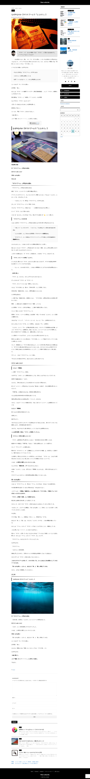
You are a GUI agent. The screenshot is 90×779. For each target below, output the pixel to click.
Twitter (32, 771)
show (37, 123)
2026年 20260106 (72, 40)
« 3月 (61, 136)
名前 (13, 697)
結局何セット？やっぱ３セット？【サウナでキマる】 (31, 729)
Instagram (41, 771)
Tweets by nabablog (65, 103)
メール (14, 703)
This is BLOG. (45, 2)
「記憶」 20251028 (72, 49)
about (70, 85)
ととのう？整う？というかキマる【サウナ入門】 (30, 752)
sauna (14, 669)
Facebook (36, 771)
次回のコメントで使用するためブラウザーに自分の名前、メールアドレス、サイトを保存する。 (33, 713)
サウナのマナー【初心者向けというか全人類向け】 (26, 763)
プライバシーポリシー (49, 771)
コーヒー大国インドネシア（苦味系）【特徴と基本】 (27, 761)
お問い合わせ (57, 771)
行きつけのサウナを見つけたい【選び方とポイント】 (31, 741)
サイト (13, 708)
